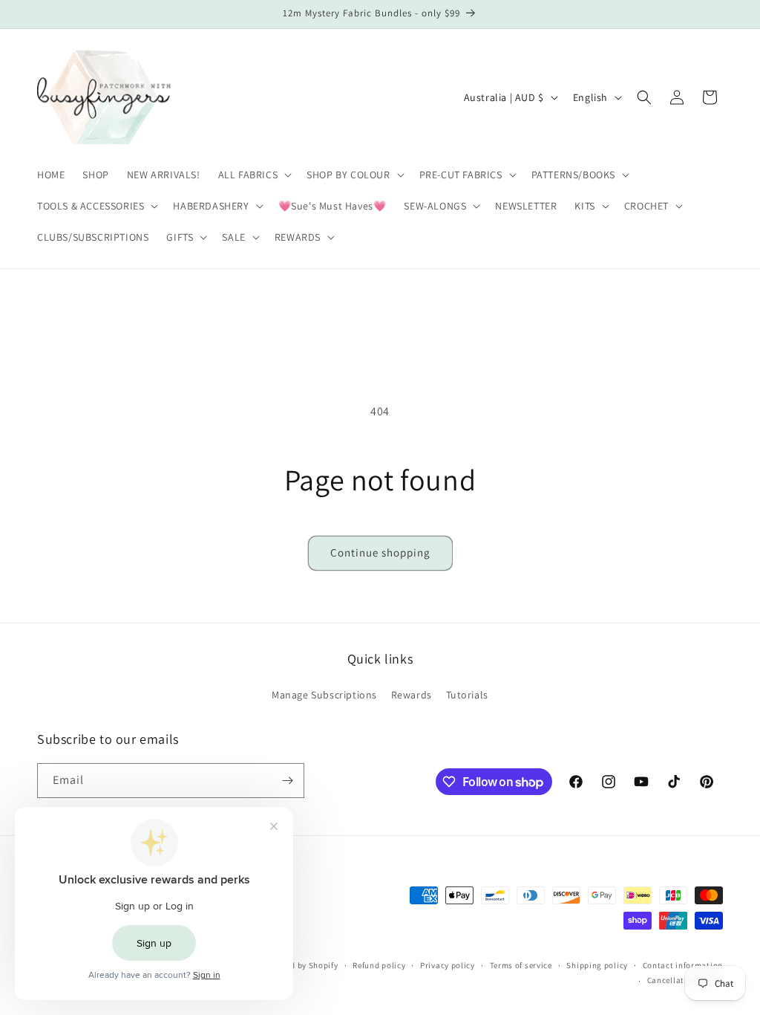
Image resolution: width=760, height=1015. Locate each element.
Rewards (411, 694)
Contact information (683, 965)
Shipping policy (597, 965)
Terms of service (521, 965)
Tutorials (467, 694)
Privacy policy (447, 965)
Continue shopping (380, 552)
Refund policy (379, 965)
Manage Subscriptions (324, 694)
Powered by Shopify (300, 965)
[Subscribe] (287, 780)
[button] (253, 174)
